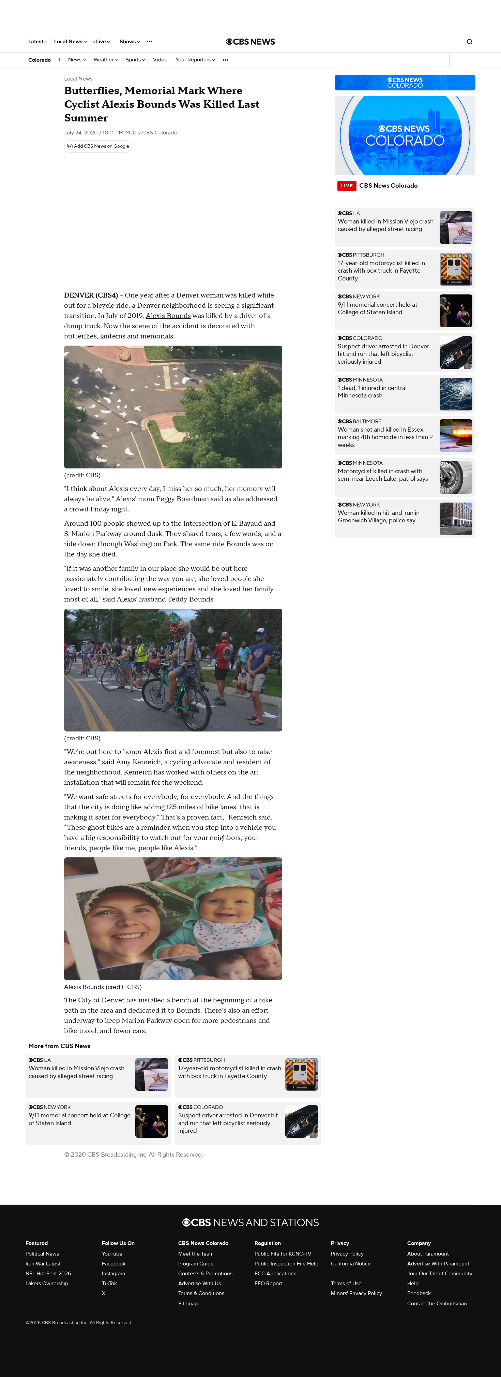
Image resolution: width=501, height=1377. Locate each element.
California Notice (351, 1263)
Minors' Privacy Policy (356, 1293)
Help (413, 1283)
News (75, 60)
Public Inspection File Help (286, 1263)
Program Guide (196, 1263)
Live (101, 41)
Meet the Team (196, 1254)
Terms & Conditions (201, 1293)
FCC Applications (275, 1273)
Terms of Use (346, 1283)
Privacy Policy (347, 1254)
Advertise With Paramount (438, 1263)
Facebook (113, 1263)
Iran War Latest (43, 1263)
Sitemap (188, 1303)
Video (160, 60)
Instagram (113, 1273)
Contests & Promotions (205, 1273)
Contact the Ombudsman (437, 1303)
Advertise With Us (199, 1283)
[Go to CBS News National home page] (250, 41)
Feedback (419, 1293)
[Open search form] (470, 42)
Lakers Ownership (47, 1283)
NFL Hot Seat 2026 (48, 1273)
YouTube (112, 1254)
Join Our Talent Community (439, 1273)
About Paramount (428, 1254)
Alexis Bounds (168, 315)
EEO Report (268, 1283)
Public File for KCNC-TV (283, 1254)
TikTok (109, 1283)
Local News (69, 41)
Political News (42, 1254)
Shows (128, 41)
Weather (104, 60)
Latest (36, 41)
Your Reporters (194, 60)
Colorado (39, 60)
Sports (134, 60)
